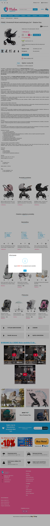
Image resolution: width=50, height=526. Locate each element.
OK (25, 270)
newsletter (33, 266)
